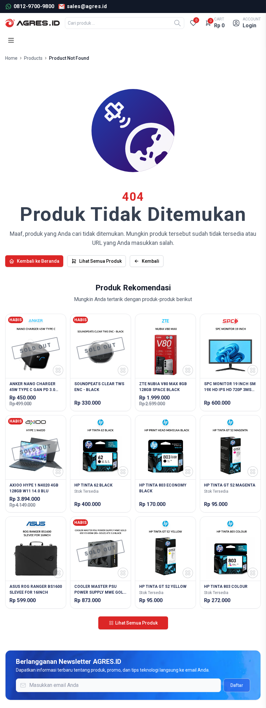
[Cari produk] (177, 23)
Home (11, 58)
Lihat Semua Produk (100, 261)
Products (33, 58)
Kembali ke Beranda (38, 261)
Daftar (236, 685)
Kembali (150, 261)
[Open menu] (11, 40)
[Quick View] (58, 370)
